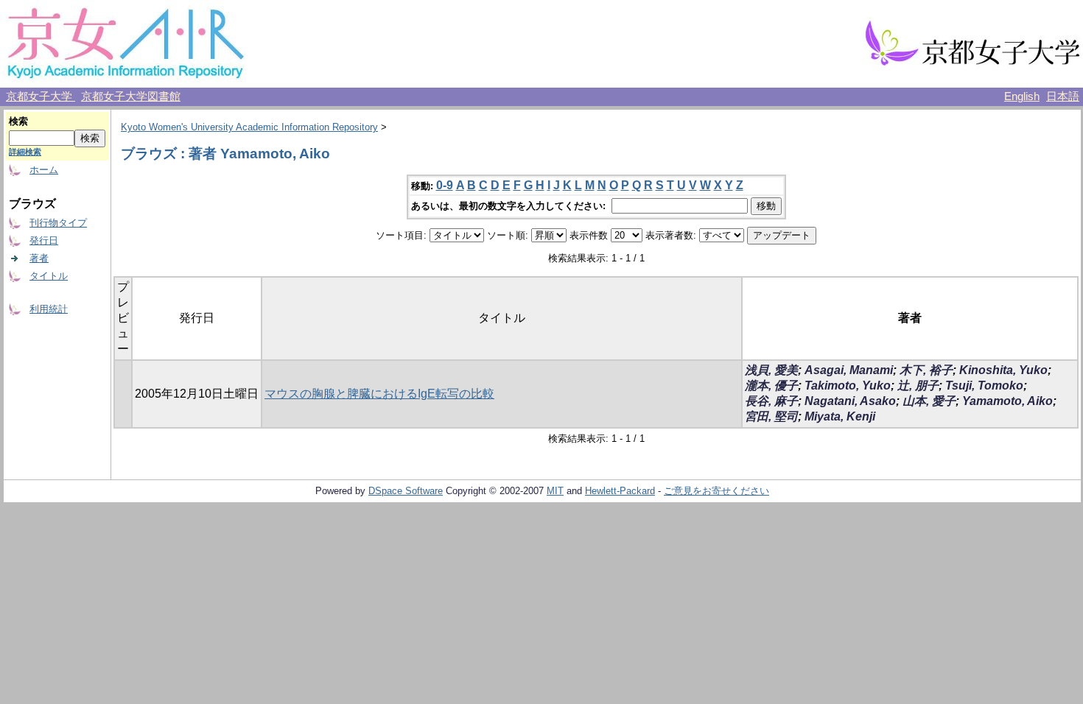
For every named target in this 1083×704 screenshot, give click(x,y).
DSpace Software (405, 490)
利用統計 (48, 308)
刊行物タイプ (58, 222)
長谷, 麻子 (771, 401)
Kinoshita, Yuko (1003, 370)
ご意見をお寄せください (716, 490)
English (1022, 96)
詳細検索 (25, 151)
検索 (18, 121)
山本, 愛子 (929, 401)
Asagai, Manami (849, 370)
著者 (39, 258)
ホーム (43, 169)
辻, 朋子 (918, 385)
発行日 (43, 240)
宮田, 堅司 (771, 416)
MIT (555, 490)
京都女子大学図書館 (130, 96)
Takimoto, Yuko (848, 385)
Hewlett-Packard (620, 490)
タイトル (48, 275)
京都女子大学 (40, 96)
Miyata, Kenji (840, 416)
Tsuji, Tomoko (984, 385)
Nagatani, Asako (850, 401)
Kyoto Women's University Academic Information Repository (249, 127)
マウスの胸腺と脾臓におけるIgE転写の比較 (379, 393)
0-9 (444, 185)
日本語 (1062, 96)
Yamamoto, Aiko (1007, 401)
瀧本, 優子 (771, 385)
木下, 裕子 (926, 370)
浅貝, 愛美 (771, 370)
